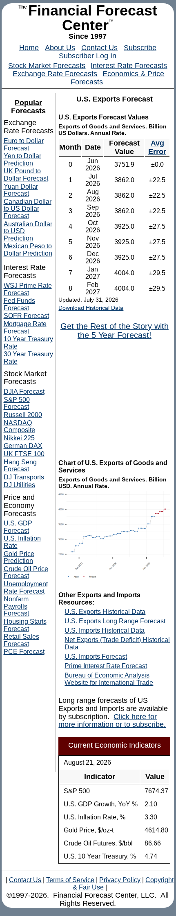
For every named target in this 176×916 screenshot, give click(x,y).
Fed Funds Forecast (19, 304)
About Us (60, 48)
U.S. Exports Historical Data (105, 611)
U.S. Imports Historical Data (105, 630)
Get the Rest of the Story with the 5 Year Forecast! (114, 331)
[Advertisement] (116, 399)
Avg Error (157, 147)
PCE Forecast (24, 651)
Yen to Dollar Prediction (22, 159)
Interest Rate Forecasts (129, 66)
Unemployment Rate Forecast (26, 588)
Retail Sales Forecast (21, 640)
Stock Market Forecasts (46, 66)
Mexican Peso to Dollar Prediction (28, 250)
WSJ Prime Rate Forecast (28, 289)
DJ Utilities (19, 484)
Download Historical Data (90, 308)
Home (29, 48)
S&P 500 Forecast (17, 403)
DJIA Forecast (24, 391)
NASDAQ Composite (19, 426)
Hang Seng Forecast (20, 466)
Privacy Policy (119, 879)
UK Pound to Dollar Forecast (26, 175)
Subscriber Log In (87, 56)
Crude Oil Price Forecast (26, 572)
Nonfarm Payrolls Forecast (16, 606)
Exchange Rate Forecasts (55, 74)
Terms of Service (70, 879)
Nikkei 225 (19, 438)
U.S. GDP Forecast (18, 527)
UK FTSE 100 (24, 453)
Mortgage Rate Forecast (25, 327)
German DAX (23, 445)
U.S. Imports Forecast (96, 656)
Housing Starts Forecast (25, 625)
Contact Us (99, 48)
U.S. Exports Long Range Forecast (115, 621)
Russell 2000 (23, 414)
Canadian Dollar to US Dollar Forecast (27, 208)
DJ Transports (24, 477)
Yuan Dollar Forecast (21, 190)
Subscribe (140, 48)
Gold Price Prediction (19, 557)
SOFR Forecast (26, 315)
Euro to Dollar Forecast (24, 144)
